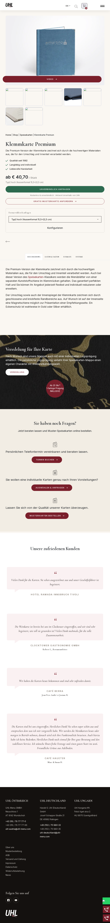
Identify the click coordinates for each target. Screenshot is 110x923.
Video (50, 79)
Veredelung (17, 372)
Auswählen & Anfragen (50, 487)
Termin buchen (45, 459)
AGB (8, 855)
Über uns (10, 847)
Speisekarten (26, 135)
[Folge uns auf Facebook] (8, 900)
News (8, 875)
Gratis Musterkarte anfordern (53, 201)
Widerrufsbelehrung (15, 871)
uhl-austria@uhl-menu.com (18, 829)
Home (8, 135)
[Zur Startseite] (9, 5)
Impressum (11, 863)
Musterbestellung (14, 851)
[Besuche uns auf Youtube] (16, 900)
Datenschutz (11, 867)
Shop (15, 135)
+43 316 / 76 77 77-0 (16, 821)
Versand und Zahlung (16, 859)
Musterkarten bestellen (45, 515)
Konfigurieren (55, 227)
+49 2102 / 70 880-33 (50, 825)
